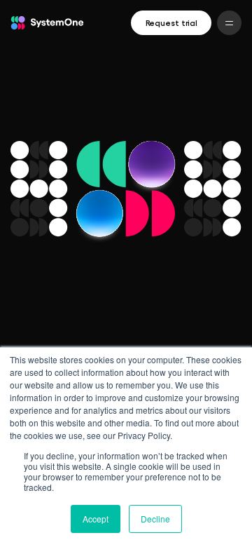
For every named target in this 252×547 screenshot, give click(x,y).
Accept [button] (95, 519)
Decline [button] (155, 519)
